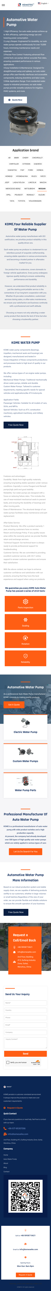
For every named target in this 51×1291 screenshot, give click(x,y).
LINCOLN (32, 182)
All (9, 157)
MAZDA (43, 182)
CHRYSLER (14, 164)
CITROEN (26, 164)
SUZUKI (41, 194)
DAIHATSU (12, 170)
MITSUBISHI (29, 188)
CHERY (25, 157)
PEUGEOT (19, 194)
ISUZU (34, 176)
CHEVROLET (37, 157)
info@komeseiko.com (29, 1249)
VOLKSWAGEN (35, 201)
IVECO (43, 176)
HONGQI (8, 176)
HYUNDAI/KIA (22, 176)
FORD (30, 170)
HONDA (40, 170)
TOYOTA (21, 201)
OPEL (8, 194)
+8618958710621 (28, 1235)
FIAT (22, 170)
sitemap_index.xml (17, 1283)
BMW (16, 157)
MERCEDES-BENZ (13, 188)
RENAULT (31, 194)
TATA (12, 201)
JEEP (7, 182)
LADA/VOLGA (19, 182)
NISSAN (42, 188)
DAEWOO (38, 164)
